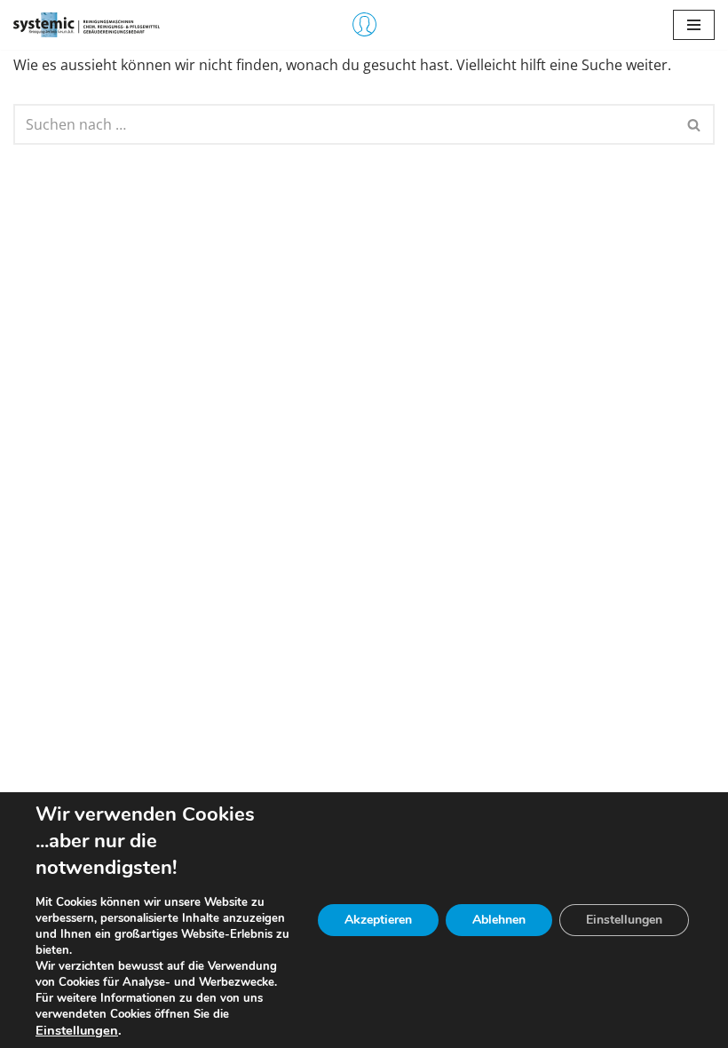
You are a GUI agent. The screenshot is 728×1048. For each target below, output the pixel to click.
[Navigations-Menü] (694, 25)
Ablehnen (499, 919)
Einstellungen (77, 1030)
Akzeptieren (378, 919)
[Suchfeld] (695, 124)
